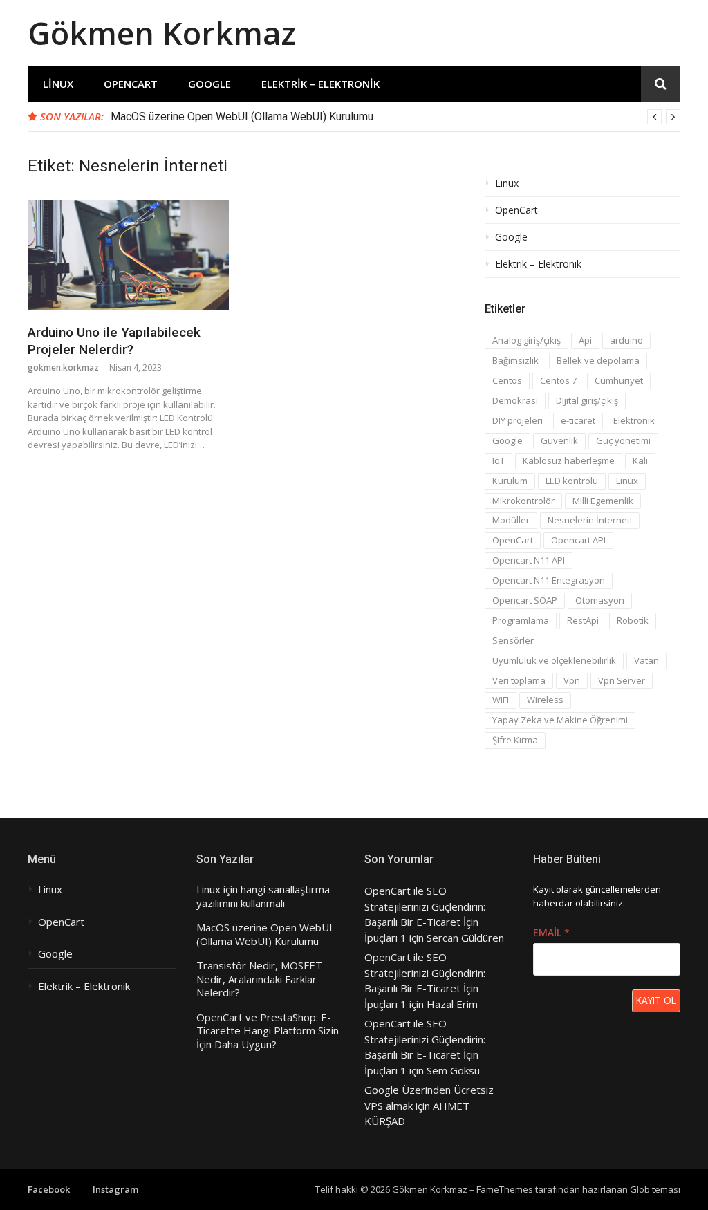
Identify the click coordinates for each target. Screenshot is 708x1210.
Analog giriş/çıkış (526, 340)
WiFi (500, 700)
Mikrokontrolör (523, 500)
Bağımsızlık (515, 360)
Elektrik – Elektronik (320, 84)
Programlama (520, 620)
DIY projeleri (517, 420)
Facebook (49, 1189)
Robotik (633, 620)
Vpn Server (621, 680)
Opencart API (578, 540)
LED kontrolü (572, 480)
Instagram (115, 1189)
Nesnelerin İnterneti (590, 520)
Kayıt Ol (656, 1000)
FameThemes (504, 1189)
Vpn (571, 680)
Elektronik (634, 420)
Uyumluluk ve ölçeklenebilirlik (554, 660)
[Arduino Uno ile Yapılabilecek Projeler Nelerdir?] (128, 255)
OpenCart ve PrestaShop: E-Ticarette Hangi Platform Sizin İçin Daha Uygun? (267, 1031)
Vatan (646, 660)
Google (209, 84)
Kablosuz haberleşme (569, 460)
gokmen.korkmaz (63, 367)
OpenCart (131, 84)
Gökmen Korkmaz (162, 33)
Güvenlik (559, 440)
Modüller (511, 520)
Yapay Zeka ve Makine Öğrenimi (560, 720)
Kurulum (510, 480)
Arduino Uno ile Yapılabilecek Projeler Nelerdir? (114, 340)
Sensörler (513, 640)
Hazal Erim (452, 1004)
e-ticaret (578, 420)
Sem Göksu (453, 1070)
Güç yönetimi (623, 440)
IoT (498, 460)
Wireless (545, 700)
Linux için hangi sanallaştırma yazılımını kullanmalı (263, 896)
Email (551, 932)
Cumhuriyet (619, 380)
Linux (58, 84)
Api (585, 340)
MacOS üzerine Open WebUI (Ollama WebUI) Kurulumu (242, 116)
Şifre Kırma (515, 740)
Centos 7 (558, 380)
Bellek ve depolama (598, 360)
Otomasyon (599, 600)
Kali (640, 460)
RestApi (583, 620)
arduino (626, 340)
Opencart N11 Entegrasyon (548, 580)
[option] (395, 116)
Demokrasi (515, 400)
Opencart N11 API (528, 560)
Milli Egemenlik (602, 500)
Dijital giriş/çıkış (587, 400)
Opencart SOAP (524, 600)
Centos (507, 380)
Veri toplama (519, 680)
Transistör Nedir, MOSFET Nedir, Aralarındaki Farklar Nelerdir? (259, 979)
